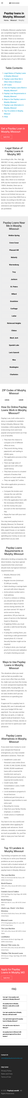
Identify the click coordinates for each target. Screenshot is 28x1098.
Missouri (13, 20)
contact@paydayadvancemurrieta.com (11, 1058)
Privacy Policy (6, 1071)
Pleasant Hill (14, 250)
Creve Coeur (14, 243)
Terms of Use (6, 1077)
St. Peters (14, 287)
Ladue (14, 316)
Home (6, 20)
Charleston (14, 374)
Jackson (14, 279)
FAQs (6, 117)
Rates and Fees (6, 1074)
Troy (14, 272)
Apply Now (6, 137)
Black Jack (14, 338)
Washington (14, 367)
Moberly (14, 257)
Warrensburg (14, 265)
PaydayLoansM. (13, 1091)
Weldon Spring (13, 235)
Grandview (14, 301)
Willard (14, 294)
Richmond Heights (14, 323)
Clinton (14, 331)
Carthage (13, 309)
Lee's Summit (14, 353)
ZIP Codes (8, 85)
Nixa (14, 360)
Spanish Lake (14, 345)
